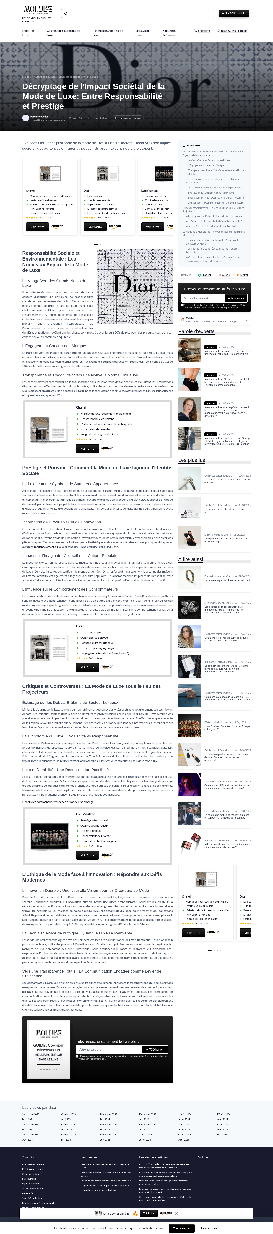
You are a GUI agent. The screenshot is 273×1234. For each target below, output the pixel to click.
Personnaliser (209, 1228)
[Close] (204, 529)
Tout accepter (181, 1228)
